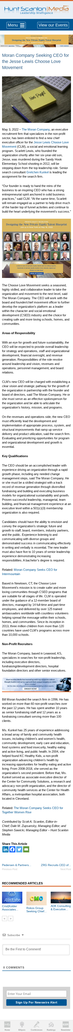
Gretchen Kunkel (37, 172)
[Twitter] (19, 849)
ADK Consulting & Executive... (61, 907)
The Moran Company (36, 129)
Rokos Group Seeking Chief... (36, 909)
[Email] (26, 849)
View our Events (53, 25)
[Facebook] (12, 849)
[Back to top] (66, 1014)
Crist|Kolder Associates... (10, 908)
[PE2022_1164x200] (36, 36)
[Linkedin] (5, 849)
